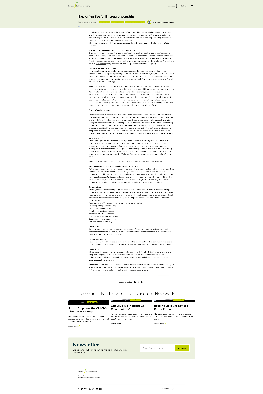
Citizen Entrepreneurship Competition (135, 22)
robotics (109, 143)
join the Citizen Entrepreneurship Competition (133, 267)
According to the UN (97, 203)
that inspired (101, 64)
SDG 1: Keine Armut (92, 302)
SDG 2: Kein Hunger (135, 299)
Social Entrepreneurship (118, 22)
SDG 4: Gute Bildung (105, 22)
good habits (111, 97)
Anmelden (171, 6)
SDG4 (103, 125)
